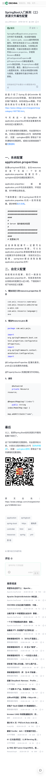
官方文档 (21, 203)
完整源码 (11, 144)
